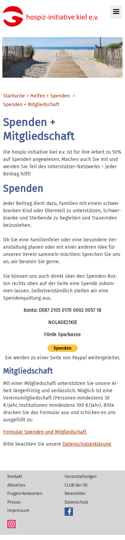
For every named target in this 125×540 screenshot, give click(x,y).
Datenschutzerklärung (86, 444)
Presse (13, 502)
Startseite (14, 96)
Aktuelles (16, 485)
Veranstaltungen (81, 476)
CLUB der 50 (76, 485)
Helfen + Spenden (50, 96)
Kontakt (14, 476)
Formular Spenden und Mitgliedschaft (44, 432)
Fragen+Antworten (24, 493)
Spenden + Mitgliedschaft (31, 104)
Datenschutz (76, 502)
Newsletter (75, 493)
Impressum (18, 510)
